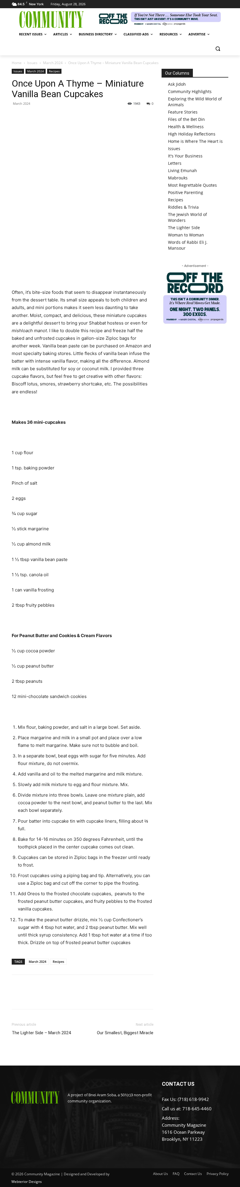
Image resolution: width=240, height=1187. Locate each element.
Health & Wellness (186, 126)
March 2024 (53, 62)
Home (17, 62)
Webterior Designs (26, 1181)
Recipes (54, 71)
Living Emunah (182, 170)
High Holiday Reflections (191, 134)
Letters (174, 163)
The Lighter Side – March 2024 (41, 1032)
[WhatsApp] (58, 117)
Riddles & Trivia (183, 207)
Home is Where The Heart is (195, 141)
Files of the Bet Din (186, 119)
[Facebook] (17, 117)
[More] (72, 117)
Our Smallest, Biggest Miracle (125, 1032)
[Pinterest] (44, 117)
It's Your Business (185, 156)
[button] (217, 48)
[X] (31, 117)
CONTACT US (178, 1084)
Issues (32, 62)
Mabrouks (178, 178)
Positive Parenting (185, 192)
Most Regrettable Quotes (192, 185)
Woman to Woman (186, 235)
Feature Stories (183, 112)
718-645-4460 (197, 1108)
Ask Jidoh (177, 84)
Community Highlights (190, 91)
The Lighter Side (184, 227)
